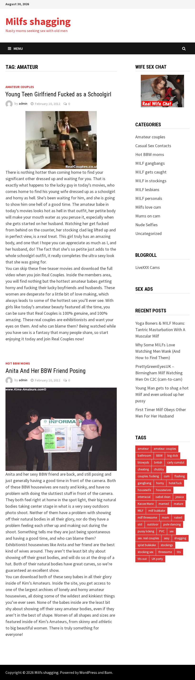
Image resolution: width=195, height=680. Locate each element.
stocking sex (145, 552)
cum (167, 476)
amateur (143, 449)
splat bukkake (147, 545)
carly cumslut (175, 462)
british (158, 462)
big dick (172, 456)
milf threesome (147, 518)
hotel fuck (175, 483)
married (164, 504)
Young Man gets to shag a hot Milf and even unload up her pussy (162, 394)
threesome (165, 552)
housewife (144, 490)
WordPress (88, 672)
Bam (108, 672)
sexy (166, 538)
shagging (180, 538)
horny (160, 483)
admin (23, 104)
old (140, 524)
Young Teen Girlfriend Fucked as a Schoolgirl (58, 94)
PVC (162, 531)
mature (178, 504)
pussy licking (146, 531)
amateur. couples (165, 449)
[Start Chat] (162, 90)
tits (179, 552)
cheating (143, 469)
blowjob (143, 462)
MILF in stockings (150, 180)
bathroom (144, 456)
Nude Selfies (146, 224)
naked (178, 518)
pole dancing (172, 524)
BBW (159, 456)
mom (165, 518)
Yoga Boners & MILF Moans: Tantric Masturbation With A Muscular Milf (160, 329)
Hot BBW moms (17, 363)
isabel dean (163, 497)
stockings (167, 545)
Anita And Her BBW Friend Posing (45, 370)
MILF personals (148, 198)
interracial (144, 497)
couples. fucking (148, 476)
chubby (159, 469)
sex (172, 531)
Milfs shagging (38, 21)
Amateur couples (19, 87)
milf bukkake (156, 511)
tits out (142, 559)
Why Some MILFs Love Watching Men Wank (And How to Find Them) (157, 351)
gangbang (144, 483)
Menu (18, 48)
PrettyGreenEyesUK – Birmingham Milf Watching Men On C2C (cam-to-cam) (159, 373)
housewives (163, 490)
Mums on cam (147, 216)
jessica (180, 497)
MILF (140, 511)
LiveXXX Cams (147, 267)
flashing (180, 476)
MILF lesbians (147, 189)
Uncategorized (148, 233)
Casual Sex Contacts (153, 145)
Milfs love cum (148, 207)
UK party (157, 559)
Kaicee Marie (146, 504)
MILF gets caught (150, 172)
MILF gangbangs (150, 163)
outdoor (152, 524)
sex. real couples (148, 538)
